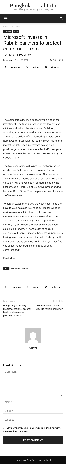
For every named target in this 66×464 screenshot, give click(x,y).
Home (6, 26)
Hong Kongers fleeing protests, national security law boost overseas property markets (17, 310)
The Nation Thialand (19, 268)
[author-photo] (33, 343)
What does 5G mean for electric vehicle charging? (49, 307)
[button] (61, 18)
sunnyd (9, 60)
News (16, 31)
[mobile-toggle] (5, 18)
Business (16, 26)
